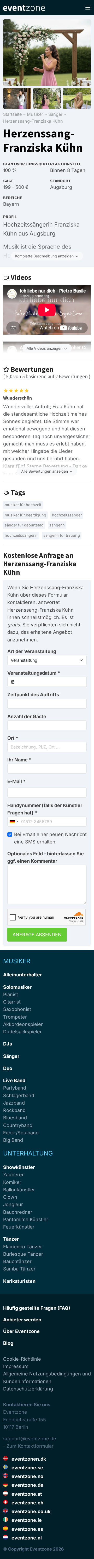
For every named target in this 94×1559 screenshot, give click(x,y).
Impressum (15, 1366)
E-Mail (16, 781)
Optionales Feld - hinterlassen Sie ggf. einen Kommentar (45, 857)
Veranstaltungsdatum (33, 673)
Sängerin (57, 525)
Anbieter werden (22, 1319)
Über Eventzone (21, 1331)
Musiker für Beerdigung (25, 515)
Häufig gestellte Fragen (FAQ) (36, 1308)
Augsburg (61, 187)
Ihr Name (19, 759)
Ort (12, 738)
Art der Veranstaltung (31, 651)
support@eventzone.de (29, 1438)
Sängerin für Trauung (61, 535)
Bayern (11, 204)
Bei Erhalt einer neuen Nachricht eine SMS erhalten (50, 838)
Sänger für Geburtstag (24, 525)
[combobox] (47, 747)
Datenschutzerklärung (28, 1389)
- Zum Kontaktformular (28, 1446)
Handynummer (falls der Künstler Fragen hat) (44, 809)
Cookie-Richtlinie (22, 1359)
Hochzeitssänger (67, 515)
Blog (8, 1343)
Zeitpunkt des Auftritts (33, 694)
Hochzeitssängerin (21, 535)
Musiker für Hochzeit (23, 504)
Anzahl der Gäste (26, 716)
